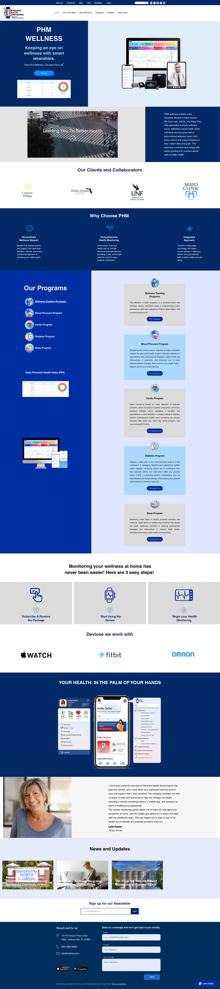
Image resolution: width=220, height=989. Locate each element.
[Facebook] (157, 3)
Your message (108, 957)
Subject (106, 945)
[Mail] (58, 953)
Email (105, 932)
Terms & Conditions (119, 984)
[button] (86, 12)
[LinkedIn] (151, 3)
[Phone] (57, 946)
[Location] (57, 935)
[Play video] (73, 138)
